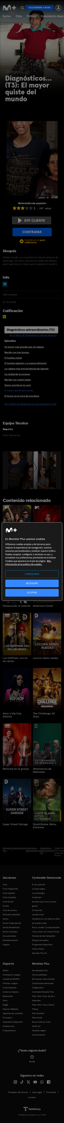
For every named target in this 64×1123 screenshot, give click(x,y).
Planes (35, 1009)
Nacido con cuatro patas (17, 379)
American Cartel (43, 605)
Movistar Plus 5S (39, 953)
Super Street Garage (15, 824)
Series (7, 16)
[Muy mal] (14, 208)
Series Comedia (10, 932)
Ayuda (32, 1061)
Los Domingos (38, 893)
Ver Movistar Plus (40, 970)
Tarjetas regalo (39, 1030)
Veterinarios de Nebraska (42, 770)
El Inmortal (37, 910)
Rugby (5, 1005)
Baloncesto (8, 996)
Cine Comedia (9, 897)
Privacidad (51, 1092)
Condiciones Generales (43, 983)
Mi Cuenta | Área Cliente (43, 979)
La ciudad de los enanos (17, 374)
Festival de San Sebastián (43, 936)
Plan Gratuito (38, 1013)
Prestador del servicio (18, 1092)
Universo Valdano (11, 992)
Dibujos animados (40, 940)
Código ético (38, 987)
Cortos (6, 906)
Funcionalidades (39, 975)
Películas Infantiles (11, 914)
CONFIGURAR (32, 574)
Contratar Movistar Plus (43, 992)
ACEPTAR (32, 592)
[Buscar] (22, 7)
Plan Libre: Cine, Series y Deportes (43, 998)
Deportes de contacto (13, 1013)
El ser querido (38, 884)
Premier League (10, 983)
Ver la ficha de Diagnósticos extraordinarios (32, 335)
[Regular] (23, 208)
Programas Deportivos (42, 944)
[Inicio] (9, 7)
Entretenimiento (10, 940)
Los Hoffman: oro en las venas (15, 660)
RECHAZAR (32, 583)
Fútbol (31, 16)
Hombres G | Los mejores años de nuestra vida (46, 921)
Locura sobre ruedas (45, 658)
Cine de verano (10, 910)
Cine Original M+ (10, 889)
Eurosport (7, 1017)
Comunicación (38, 1035)
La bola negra (38, 889)
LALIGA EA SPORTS (11, 979)
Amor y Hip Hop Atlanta (12, 715)
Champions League (11, 975)
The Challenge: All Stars (44, 715)
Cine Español (9, 893)
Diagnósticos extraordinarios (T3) (31, 329)
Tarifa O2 (36, 1026)
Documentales (9, 936)
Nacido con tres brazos (16, 352)
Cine (19, 16)
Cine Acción (8, 901)
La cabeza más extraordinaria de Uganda (26, 368)
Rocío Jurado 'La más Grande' (46, 927)
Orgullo (6, 944)
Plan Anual (37, 1017)
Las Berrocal (38, 914)
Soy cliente (34, 220)
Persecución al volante (16, 605)
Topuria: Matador (11, 1009)
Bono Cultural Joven (41, 1022)
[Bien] (27, 208)
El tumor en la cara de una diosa (21, 396)
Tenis (5, 1000)
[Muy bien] (31, 208)
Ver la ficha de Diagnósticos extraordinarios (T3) (30, 404)
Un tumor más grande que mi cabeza (24, 347)
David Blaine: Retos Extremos (44, 826)
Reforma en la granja (16, 768)
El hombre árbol (13, 357)
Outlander (37, 897)
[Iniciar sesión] (58, 7)
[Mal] (18, 208)
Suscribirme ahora (40, 7)
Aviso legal (37, 1092)
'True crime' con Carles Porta (45, 932)
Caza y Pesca (38, 949)
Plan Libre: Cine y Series (43, 1005)
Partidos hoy (8, 1026)
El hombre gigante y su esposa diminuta (25, 363)
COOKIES (32, 1097)
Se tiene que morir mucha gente (44, 903)
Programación (9, 1030)
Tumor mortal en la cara (17, 385)
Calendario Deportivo (13, 1022)
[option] (21, 470)
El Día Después (9, 987)
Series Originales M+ (12, 923)
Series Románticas (11, 927)
